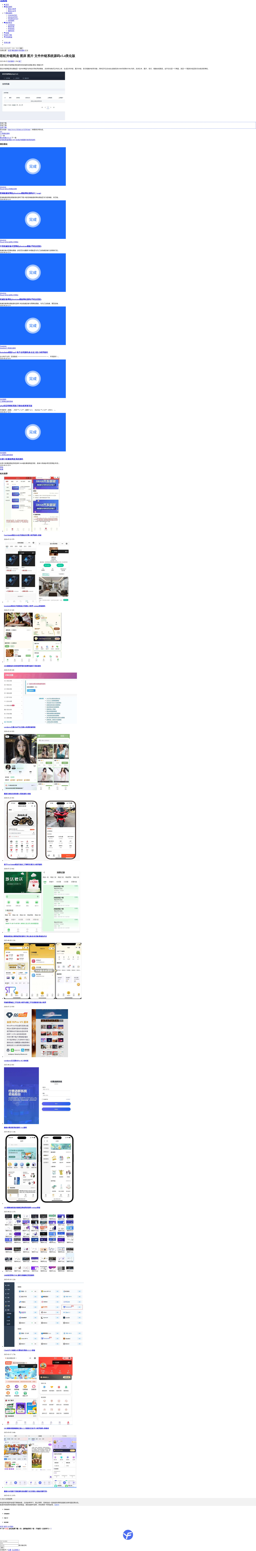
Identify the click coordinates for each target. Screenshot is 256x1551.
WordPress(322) (13, 19)
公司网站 (10, 189)
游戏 (7, 33)
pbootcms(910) (13, 17)
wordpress (11, 25)
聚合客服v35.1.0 (5, 138)
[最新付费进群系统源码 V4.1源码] (39, 1123)
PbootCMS (3, 189)
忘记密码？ (16, 1550)
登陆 (1, 467)
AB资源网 (3, 1)
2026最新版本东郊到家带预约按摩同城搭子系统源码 (22, 666)
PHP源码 (11, 20)
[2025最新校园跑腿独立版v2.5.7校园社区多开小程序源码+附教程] (38, 1424)
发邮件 (56, 1505)
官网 (15, 189)
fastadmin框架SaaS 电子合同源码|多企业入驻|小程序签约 (24, 352)
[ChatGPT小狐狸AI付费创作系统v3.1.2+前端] (44, 1346)
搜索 (21, 48)
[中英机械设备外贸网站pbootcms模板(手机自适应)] (33, 238)
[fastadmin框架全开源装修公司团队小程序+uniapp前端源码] (36, 602)
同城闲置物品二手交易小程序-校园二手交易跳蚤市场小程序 (25, 1002)
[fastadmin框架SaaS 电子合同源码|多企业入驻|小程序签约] (33, 344)
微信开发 (11, 26)
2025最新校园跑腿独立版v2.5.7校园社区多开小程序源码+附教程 (26, 1428)
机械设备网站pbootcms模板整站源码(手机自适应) (20, 299)
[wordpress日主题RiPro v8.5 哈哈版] (36, 1056)
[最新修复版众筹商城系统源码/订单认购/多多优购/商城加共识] (42, 932)
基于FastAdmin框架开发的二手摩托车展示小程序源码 (23, 864)
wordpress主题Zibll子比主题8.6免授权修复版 (20, 727)
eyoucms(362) (12, 15)
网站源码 (8, 13)
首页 (7, 5)
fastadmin (3, 348)
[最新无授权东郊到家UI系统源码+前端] (37, 790)
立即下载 (3, 127)
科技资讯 (11, 29)
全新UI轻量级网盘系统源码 (11, 459)
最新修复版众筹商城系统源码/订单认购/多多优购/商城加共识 (25, 936)
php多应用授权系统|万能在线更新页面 (16, 406)
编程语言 (11, 31)
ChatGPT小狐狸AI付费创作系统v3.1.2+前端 (19, 1350)
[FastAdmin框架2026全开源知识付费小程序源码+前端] (31, 531)
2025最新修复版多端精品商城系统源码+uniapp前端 (22, 1207)
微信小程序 (12, 9)
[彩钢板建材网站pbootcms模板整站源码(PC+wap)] (33, 185)
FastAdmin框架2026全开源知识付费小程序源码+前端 (22, 535)
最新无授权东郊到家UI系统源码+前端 (17, 794)
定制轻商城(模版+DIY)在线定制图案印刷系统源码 (17, 140)
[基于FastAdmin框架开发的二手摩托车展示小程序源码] (42, 860)
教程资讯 (8, 23)
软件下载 (8, 35)
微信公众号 (12, 11)
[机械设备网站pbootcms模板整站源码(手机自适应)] (33, 291)
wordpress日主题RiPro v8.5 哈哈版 (16, 1060)
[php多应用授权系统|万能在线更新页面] (33, 397)
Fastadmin (3, 346)
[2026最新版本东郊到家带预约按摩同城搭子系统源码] (33, 662)
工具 (1, 133)
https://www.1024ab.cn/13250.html (19, 129)
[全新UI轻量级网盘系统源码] (33, 451)
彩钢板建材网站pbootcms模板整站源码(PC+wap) (20, 193)
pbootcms (3, 187)
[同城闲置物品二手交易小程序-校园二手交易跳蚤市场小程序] (43, 998)
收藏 (1, 469)
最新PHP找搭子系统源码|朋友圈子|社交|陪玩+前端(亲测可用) (25, 1491)
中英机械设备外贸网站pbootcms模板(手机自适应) (20, 246)
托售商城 (8, 37)
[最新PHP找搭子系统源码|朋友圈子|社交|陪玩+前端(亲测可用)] (40, 1487)
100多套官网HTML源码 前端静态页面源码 (19, 1275)
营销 (11, 401)
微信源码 (8, 7)
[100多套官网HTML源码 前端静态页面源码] (39, 1271)
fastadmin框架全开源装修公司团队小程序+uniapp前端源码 (24, 606)
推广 (20, 61)
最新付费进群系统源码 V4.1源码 (15, 1127)
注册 (9, 1550)
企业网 (9, 242)
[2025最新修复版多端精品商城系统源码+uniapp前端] (39, 1203)
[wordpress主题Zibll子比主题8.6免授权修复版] (40, 723)
